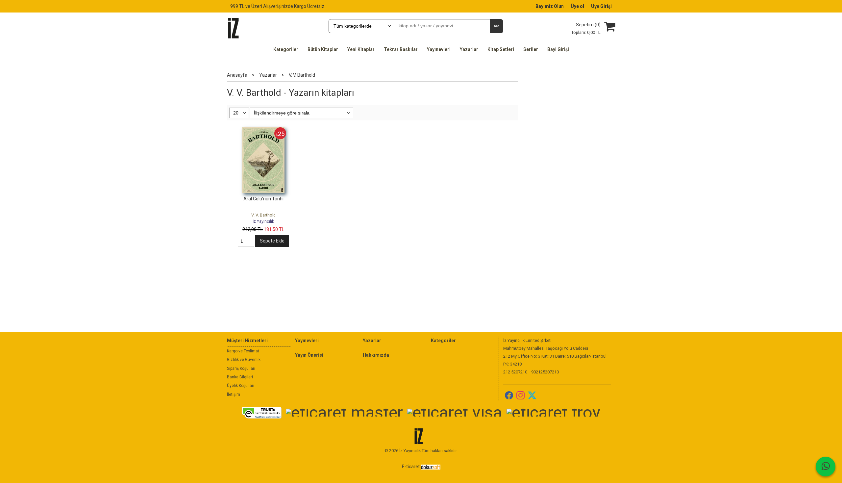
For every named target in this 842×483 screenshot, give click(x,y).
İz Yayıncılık (263, 221)
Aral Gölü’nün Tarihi (263, 198)
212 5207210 (515, 371)
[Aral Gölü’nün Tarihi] (263, 130)
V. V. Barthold (263, 215)
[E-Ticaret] (430, 466)
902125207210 (545, 371)
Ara (496, 26)
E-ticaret (411, 466)
